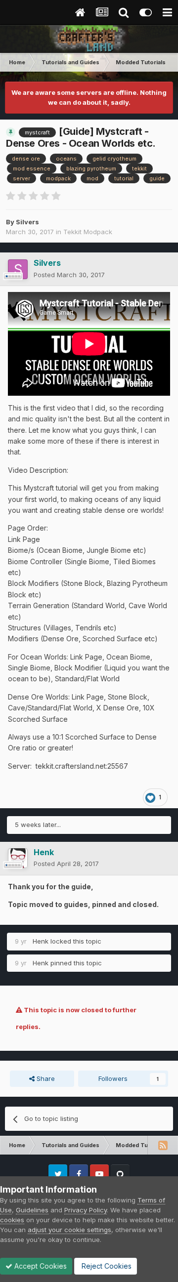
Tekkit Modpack (87, 232)
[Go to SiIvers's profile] (18, 269)
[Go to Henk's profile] (18, 858)
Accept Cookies (39, 1266)
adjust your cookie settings (69, 1230)
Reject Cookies (106, 1266)
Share (45, 1078)
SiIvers (27, 222)
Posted (69, 275)
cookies (12, 1220)
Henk (40, 941)
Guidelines (32, 1210)
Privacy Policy (85, 1210)
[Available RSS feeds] (162, 1145)
